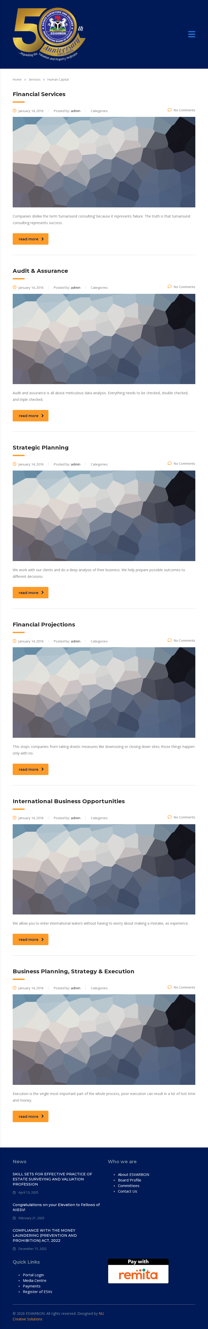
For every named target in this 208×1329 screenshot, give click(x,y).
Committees (129, 1185)
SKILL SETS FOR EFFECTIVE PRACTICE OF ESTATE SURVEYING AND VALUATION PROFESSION (52, 1179)
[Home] (49, 33)
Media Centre (34, 1280)
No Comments (184, 110)
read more (28, 239)
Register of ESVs (37, 1291)
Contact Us (127, 1191)
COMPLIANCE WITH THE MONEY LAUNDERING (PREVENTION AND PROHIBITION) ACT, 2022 (45, 1235)
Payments (32, 1285)
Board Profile (129, 1179)
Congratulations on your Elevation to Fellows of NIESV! (56, 1207)
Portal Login (33, 1274)
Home (17, 79)
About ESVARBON (133, 1174)
